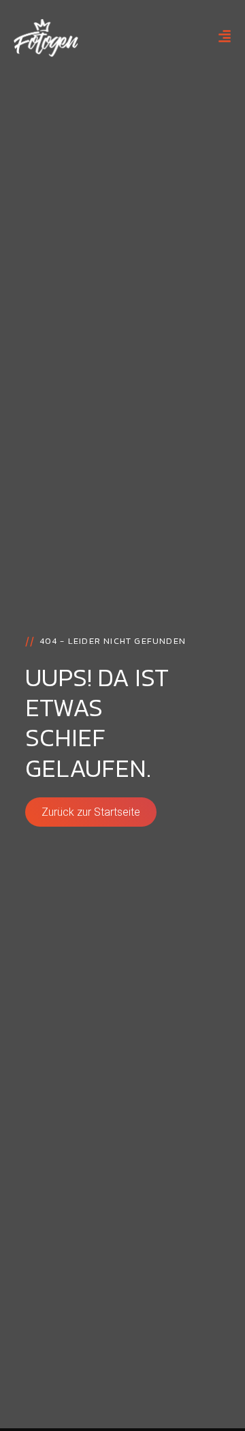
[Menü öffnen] (224, 36)
